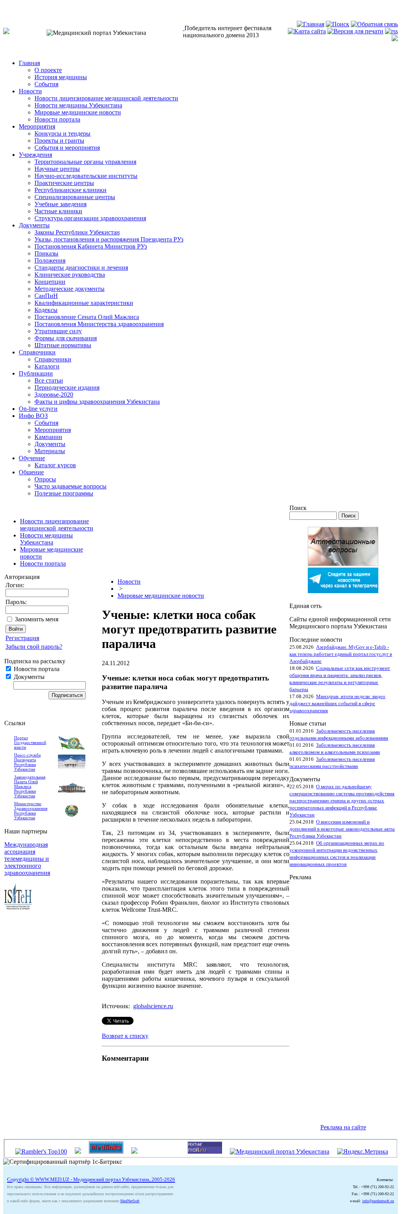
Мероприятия (37, 126)
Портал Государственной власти (30, 742)
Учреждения (35, 154)
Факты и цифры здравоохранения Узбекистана (97, 401)
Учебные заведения (60, 204)
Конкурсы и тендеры (62, 133)
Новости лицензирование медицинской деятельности (106, 98)
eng (37, 6)
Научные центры (57, 168)
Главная (29, 63)
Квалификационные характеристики (83, 302)
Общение (31, 472)
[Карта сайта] (307, 31)
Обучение (32, 458)
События (46, 84)
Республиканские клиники (70, 190)
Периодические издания (66, 387)
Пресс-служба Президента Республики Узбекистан (27, 762)
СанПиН (46, 295)
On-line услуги (38, 408)
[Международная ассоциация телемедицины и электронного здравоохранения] (18, 907)
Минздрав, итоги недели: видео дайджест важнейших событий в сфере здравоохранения (337, 703)
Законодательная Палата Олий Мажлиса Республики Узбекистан (29, 786)
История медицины (60, 77)
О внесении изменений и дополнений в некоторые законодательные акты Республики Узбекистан (342, 829)
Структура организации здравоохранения (90, 218)
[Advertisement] (320, 998)
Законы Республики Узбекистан (77, 232)
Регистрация (22, 638)
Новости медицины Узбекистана (78, 105)
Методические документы (69, 288)
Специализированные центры (74, 197)
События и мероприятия (67, 147)
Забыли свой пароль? (33, 646)
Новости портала (57, 119)
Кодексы (46, 310)
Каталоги (47, 366)
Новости (30, 91)
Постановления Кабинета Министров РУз (90, 246)
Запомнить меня (36, 619)
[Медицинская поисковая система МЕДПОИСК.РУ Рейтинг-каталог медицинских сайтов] (134, 1151)
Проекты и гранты (59, 140)
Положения (49, 260)
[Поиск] (337, 24)
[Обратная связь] (374, 24)
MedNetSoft (129, 1201)
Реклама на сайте (343, 1127)
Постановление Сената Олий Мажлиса (86, 317)
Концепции (49, 281)
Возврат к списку (125, 1036)
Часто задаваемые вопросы (70, 486)
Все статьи (48, 380)
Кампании (48, 437)
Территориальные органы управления (85, 161)
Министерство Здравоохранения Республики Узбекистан (30, 810)
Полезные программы (63, 493)
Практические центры (64, 183)
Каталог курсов (55, 465)
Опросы (45, 479)
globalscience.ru (153, 1006)
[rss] (391, 31)
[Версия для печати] (355, 31)
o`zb (8, 6)
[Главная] (310, 24)
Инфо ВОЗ (33, 415)
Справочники (37, 352)
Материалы (49, 451)
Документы (34, 225)
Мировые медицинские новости (77, 112)
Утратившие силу (58, 331)
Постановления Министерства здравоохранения (99, 324)
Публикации (36, 373)
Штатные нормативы (62, 345)
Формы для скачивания (65, 338)
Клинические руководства (69, 274)
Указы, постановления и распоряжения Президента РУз (108, 239)
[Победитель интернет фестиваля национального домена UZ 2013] (183, 28)
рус (23, 6)
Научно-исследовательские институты (85, 175)
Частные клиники (58, 211)
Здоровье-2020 (53, 394)
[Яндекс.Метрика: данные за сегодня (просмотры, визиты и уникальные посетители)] (362, 1151)
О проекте (48, 70)
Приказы (46, 253)
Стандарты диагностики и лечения (81, 267)
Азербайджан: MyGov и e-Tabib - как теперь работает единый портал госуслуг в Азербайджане (340, 654)
